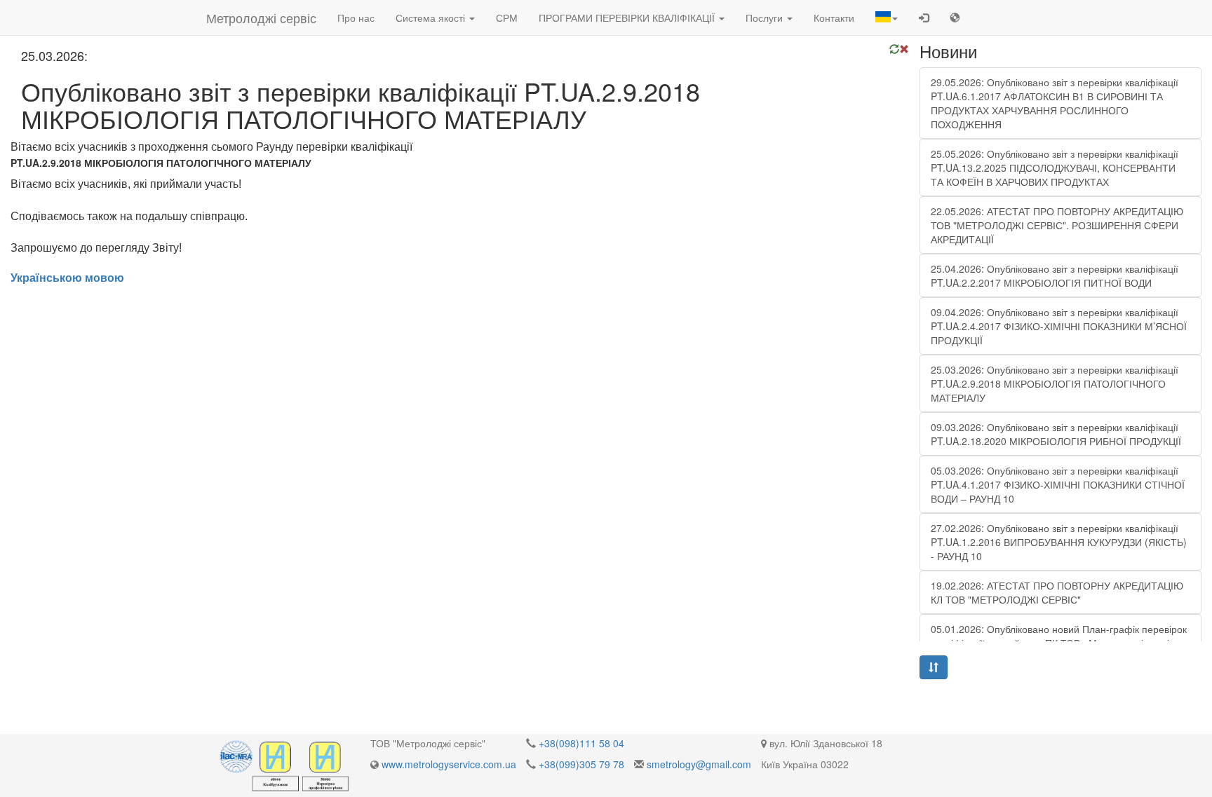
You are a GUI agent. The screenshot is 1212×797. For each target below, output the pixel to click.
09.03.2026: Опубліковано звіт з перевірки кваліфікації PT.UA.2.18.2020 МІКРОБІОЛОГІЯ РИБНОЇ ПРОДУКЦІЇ (1056, 434)
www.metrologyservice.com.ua (449, 764)
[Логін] (923, 17)
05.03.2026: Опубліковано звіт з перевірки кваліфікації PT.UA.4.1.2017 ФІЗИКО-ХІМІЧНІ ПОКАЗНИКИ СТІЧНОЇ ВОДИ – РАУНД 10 (1058, 484)
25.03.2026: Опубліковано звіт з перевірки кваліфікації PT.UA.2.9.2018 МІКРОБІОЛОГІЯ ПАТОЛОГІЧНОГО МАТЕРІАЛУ (1054, 383)
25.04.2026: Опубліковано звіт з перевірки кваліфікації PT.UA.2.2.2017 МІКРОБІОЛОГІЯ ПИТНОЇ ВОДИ (1054, 275)
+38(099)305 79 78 (581, 764)
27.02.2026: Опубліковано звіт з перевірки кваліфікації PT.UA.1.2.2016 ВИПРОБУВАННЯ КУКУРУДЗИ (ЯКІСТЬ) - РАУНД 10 (1059, 542)
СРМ (507, 18)
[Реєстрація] (954, 17)
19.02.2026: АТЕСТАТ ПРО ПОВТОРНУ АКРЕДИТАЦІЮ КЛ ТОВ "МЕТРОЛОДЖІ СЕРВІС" (1057, 592)
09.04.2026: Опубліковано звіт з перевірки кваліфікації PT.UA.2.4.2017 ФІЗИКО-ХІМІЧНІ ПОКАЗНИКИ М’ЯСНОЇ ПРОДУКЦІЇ (1059, 326)
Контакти (834, 18)
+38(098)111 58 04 (581, 743)
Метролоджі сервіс (261, 17)
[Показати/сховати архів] (934, 667)
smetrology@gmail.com (699, 764)
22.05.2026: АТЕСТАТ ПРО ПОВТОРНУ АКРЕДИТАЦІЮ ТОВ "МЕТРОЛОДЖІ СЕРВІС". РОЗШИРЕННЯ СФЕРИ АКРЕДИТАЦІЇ (1057, 225)
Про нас (356, 18)
